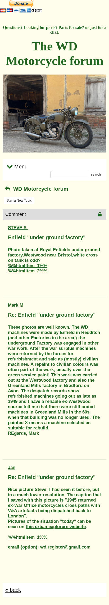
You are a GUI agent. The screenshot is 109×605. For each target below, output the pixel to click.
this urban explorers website (56, 526)
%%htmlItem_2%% (27, 270)
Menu (21, 166)
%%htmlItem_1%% (27, 265)
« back (13, 590)
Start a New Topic (19, 200)
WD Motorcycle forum (40, 189)
